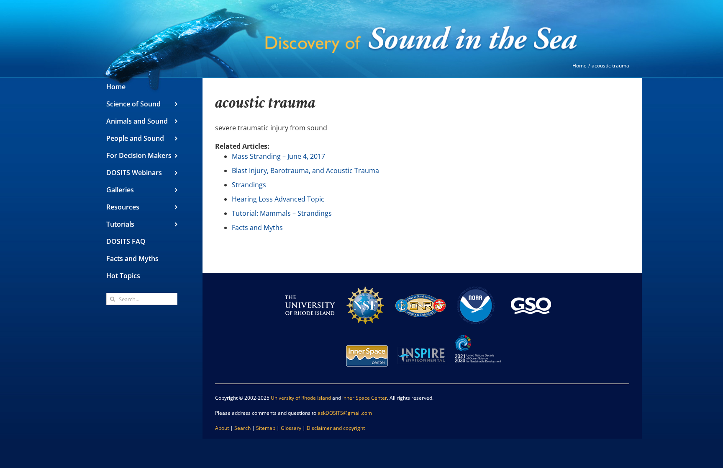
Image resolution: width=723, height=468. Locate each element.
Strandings (249, 184)
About (222, 428)
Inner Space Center (364, 397)
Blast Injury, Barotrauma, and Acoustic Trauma (305, 170)
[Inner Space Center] (367, 334)
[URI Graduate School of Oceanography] (531, 283)
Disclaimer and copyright (336, 428)
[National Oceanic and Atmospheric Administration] (476, 283)
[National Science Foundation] (365, 283)
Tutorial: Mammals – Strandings (282, 213)
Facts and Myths (257, 227)
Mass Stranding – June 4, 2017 (278, 156)
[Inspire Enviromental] (422, 334)
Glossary (291, 428)
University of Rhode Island (301, 397)
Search (242, 428)
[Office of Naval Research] (420, 283)
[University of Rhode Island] (310, 283)
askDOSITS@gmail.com (345, 412)
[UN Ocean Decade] (477, 334)
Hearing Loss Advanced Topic (278, 199)
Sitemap (265, 428)
